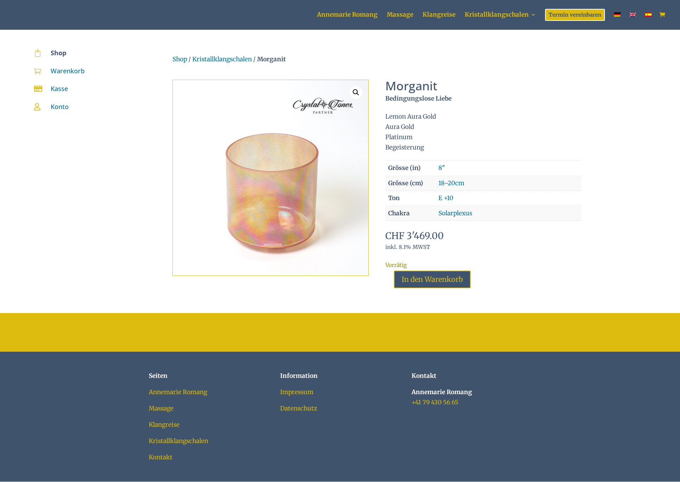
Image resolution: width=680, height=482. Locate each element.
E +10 (445, 198)
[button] (356, 92)
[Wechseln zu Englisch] (633, 20)
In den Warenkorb (432, 279)
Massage (161, 408)
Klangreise (164, 425)
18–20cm (451, 183)
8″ (441, 168)
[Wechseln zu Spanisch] (648, 20)
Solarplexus (455, 213)
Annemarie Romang (178, 392)
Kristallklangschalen (222, 59)
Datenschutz (298, 408)
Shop (179, 59)
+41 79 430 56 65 (435, 402)
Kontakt (160, 457)
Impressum (296, 392)
